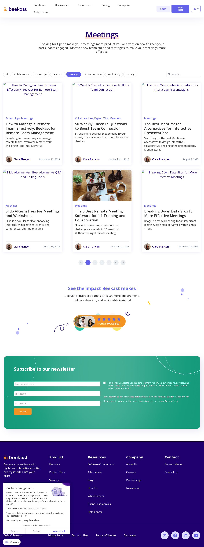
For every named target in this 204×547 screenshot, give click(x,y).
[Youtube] (196, 535)
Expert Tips (41, 74)
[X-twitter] (165, 535)
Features (54, 464)
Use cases (61, 5)
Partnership (133, 480)
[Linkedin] (186, 535)
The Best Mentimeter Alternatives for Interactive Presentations (167, 128)
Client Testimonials (99, 504)
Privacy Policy (171, 401)
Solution (39, 5)
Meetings (73, 74)
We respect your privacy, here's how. (23, 520)
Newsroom (132, 488)
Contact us (171, 472)
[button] (12, 542)
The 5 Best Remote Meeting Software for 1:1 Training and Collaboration (100, 215)
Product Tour (57, 472)
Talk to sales (41, 12)
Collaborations (21, 74)
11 (117, 262)
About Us (131, 464)
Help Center (95, 512)
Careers (131, 472)
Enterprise (124, 5)
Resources (84, 5)
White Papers (96, 496)
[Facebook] (175, 535)
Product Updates (93, 74)
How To (92, 488)
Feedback (58, 74)
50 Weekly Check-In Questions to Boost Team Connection (101, 126)
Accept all (59, 531)
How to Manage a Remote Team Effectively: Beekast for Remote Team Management (31, 128)
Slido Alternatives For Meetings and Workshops (32, 213)
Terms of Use (79, 535)
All (7, 74)
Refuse (14, 531)
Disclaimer (130, 535)
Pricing (106, 5)
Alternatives (95, 472)
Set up (36, 531)
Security (54, 480)
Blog (90, 480)
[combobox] (184, 74)
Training (130, 74)
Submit (23, 411)
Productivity (114, 74)
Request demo (173, 464)
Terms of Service (106, 535)
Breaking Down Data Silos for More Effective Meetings (169, 213)
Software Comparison (101, 464)
